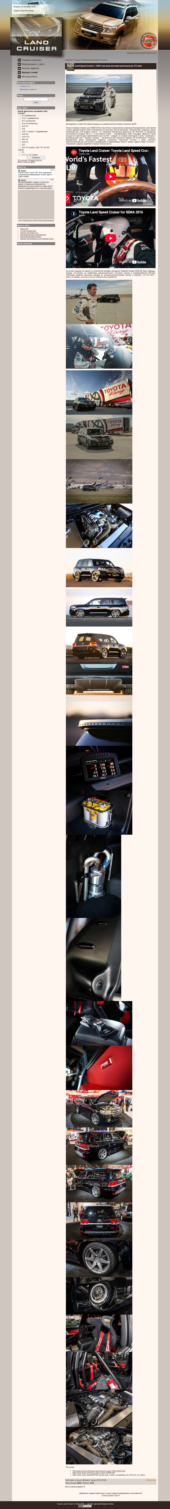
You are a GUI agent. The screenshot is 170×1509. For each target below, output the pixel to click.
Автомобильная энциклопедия (33, 235)
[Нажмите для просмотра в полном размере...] (99, 121)
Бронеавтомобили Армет (30, 237)
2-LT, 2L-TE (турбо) (30, 155)
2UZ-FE (25, 126)
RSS (154, 53)
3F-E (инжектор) (28, 121)
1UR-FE (25, 134)
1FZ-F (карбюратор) (30, 118)
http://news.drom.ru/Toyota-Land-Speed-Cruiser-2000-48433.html (99, 1471)
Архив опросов (35, 160)
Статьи (23, 86)
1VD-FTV (25, 137)
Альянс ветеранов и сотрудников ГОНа (36, 239)
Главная (130, 53)
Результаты (23, 160)
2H (23, 152)
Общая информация (90, 60)
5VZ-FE (25, 142)
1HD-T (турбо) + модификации (34, 131)
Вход (149, 53)
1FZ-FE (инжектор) (30, 123)
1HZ (23, 129)
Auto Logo (24, 229)
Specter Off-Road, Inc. (29, 233)
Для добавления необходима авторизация (36, 220)
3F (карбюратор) (29, 115)
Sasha (93, 1480)
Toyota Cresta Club (28, 231)
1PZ (23, 145)
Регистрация (140, 53)
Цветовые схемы (27, 89)
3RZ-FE (25, 139)
